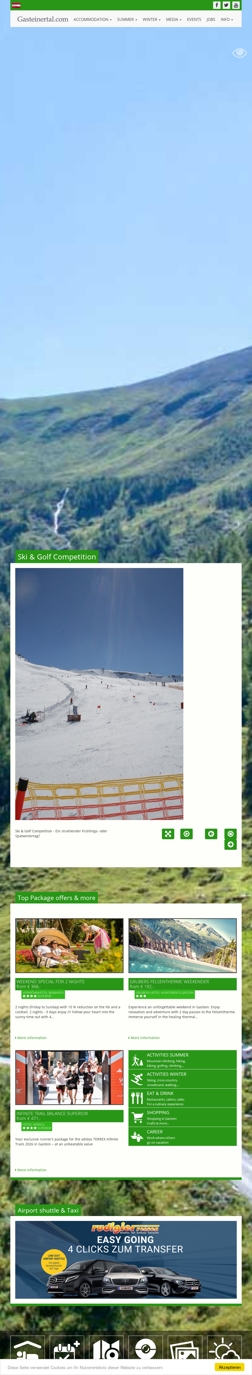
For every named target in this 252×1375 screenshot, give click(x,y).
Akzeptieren (230, 1367)
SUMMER (126, 19)
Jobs (211, 19)
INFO (226, 19)
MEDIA (172, 19)
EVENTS (194, 19)
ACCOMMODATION (91, 19)
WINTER (150, 19)
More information (31, 1037)
